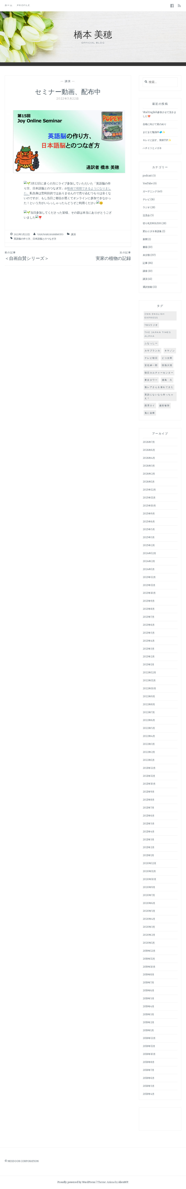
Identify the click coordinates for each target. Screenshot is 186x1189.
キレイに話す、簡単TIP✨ (157, 140)
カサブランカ (152, 350)
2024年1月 (149, 569)
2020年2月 (149, 934)
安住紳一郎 (151, 365)
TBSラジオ (151, 325)
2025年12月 (149, 489)
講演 (68, 81)
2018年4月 (148, 1094)
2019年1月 (148, 1030)
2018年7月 (148, 1070)
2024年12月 (149, 553)
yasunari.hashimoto (50, 234)
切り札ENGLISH (152, 223)
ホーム (9, 5)
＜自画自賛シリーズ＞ (27, 256)
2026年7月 (149, 442)
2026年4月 (149, 458)
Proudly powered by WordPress (76, 1182)
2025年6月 (149, 521)
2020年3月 (149, 926)
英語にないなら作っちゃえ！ (159, 396)
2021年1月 (148, 855)
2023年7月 (148, 616)
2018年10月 (149, 1054)
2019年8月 (148, 974)
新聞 (145, 239)
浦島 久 (167, 380)
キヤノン (170, 350)
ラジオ (146, 207)
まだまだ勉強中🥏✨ (154, 132)
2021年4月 (148, 831)
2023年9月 (149, 600)
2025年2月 (149, 545)
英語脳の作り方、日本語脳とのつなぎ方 (35, 239)
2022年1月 (149, 760)
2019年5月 (148, 998)
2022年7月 (149, 712)
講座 (145, 271)
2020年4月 (149, 918)
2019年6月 (148, 990)
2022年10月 (149, 688)
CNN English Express (155, 316)
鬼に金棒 (150, 412)
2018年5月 (148, 1086)
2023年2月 (149, 656)
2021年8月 (148, 799)
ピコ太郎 (167, 358)
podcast (147, 175)
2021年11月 (149, 776)
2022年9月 (149, 696)
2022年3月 (149, 744)
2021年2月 (148, 847)
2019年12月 (149, 950)
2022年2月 (149, 752)
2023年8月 (149, 608)
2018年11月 (149, 1046)
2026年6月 (149, 450)
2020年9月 (149, 887)
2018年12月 (149, 1038)
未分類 (146, 255)
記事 (145, 263)
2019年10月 (149, 966)
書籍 (145, 247)
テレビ (146, 199)
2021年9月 (148, 791)
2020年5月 (149, 910)
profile (23, 5)
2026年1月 (149, 481)
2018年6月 (148, 1078)
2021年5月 (148, 823)
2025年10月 (149, 505)
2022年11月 (149, 680)
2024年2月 (149, 561)
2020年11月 (149, 871)
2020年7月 (149, 895)
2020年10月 (149, 879)
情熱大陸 (167, 365)
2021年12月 (149, 768)
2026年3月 (149, 465)
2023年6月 (149, 624)
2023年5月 (149, 632)
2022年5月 (149, 728)
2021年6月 (148, 815)
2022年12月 (149, 672)
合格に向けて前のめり (154, 124)
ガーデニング (150, 191)
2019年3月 (148, 1014)
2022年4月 (149, 736)
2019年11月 (149, 958)
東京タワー (151, 380)
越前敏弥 (164, 405)
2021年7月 (148, 807)
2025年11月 (149, 497)
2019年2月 (148, 1022)
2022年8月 (149, 704)
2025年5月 (149, 529)
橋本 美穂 (93, 34)
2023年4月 (149, 640)
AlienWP (123, 1182)
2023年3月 (148, 648)
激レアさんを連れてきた (159, 387)
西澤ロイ (150, 405)
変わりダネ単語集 (152, 231)
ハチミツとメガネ (152, 148)
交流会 (146, 215)
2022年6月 (149, 720)
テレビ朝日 (151, 358)
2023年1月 (148, 664)
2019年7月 (148, 982)
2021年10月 (149, 783)
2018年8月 (148, 1062)
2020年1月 (149, 942)
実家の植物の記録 (113, 256)
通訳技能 (147, 286)
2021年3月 (148, 839)
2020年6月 (149, 903)
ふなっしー (151, 343)
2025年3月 (149, 537)
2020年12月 (149, 863)
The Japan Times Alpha (158, 334)
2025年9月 (149, 513)
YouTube (148, 183)
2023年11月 (149, 585)
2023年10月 (149, 592)
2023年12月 (149, 577)
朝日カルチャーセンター (159, 372)
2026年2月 (149, 473)
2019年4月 (148, 1006)
